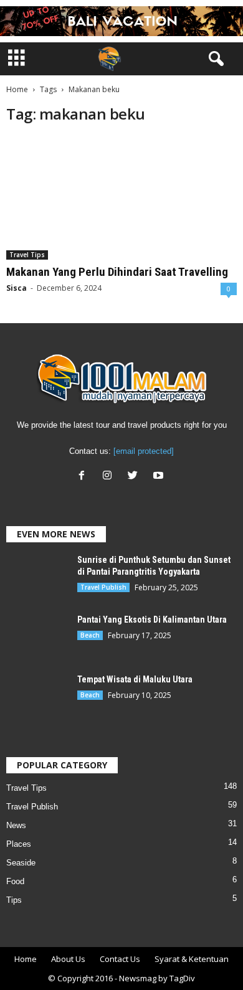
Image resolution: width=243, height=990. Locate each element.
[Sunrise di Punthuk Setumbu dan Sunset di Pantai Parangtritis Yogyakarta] (37, 575)
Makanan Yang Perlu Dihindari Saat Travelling (117, 272)
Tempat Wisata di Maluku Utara (135, 679)
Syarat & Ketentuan (192, 958)
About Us (68, 958)
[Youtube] (159, 476)
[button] (213, 59)
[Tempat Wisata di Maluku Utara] (37, 697)
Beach (90, 635)
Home (17, 89)
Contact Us (120, 958)
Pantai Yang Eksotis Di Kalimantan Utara (152, 620)
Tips (14, 900)
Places (18, 844)
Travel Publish (103, 587)
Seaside (21, 862)
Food (15, 881)
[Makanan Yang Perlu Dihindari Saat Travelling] (121, 197)
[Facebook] (84, 476)
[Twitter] (135, 476)
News (16, 825)
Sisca (16, 288)
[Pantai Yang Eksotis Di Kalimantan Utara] (37, 637)
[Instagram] (110, 476)
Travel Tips (27, 254)
